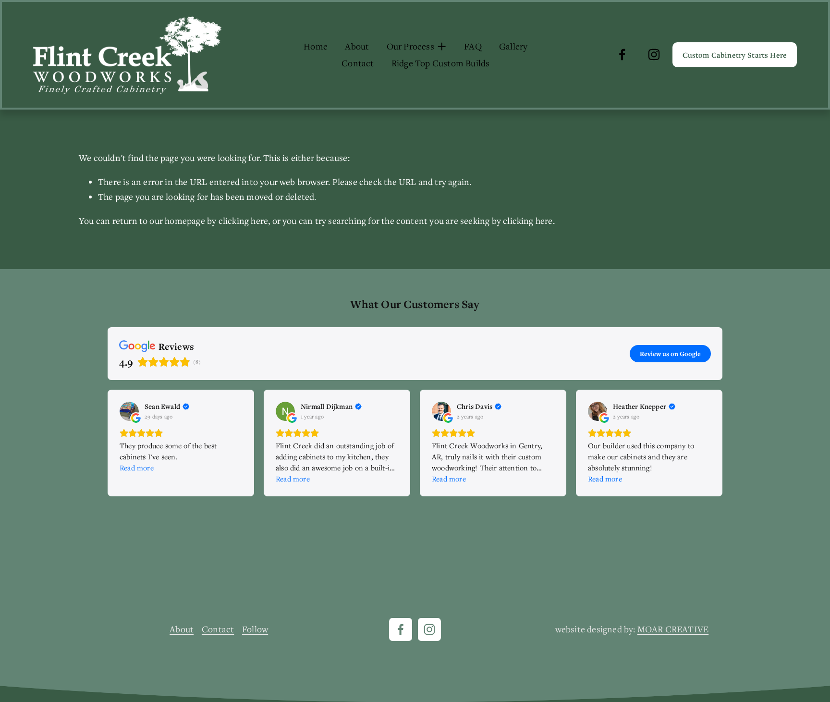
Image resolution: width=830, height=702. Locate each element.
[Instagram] (654, 55)
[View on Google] (129, 411)
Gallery (513, 46)
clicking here (244, 220)
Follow (255, 629)
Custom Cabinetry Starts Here (735, 55)
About (357, 46)
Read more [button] (137, 467)
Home (316, 46)
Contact (358, 63)
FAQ (473, 46)
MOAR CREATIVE (673, 629)
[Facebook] (622, 55)
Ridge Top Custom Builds (440, 63)
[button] (107, 443)
